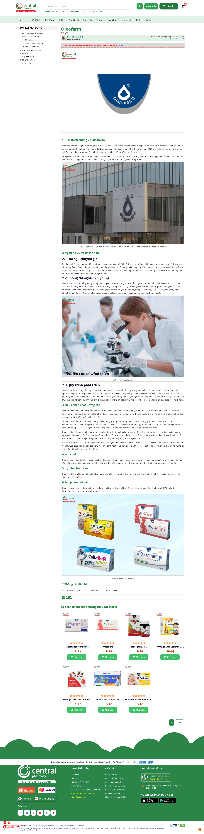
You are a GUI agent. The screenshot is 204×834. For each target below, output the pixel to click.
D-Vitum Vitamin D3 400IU (138, 699)
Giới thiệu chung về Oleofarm (32, 33)
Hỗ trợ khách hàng (80, 768)
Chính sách (110, 768)
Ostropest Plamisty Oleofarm (76, 646)
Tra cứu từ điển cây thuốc (56, 11)
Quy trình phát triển (32, 46)
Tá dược (100, 20)
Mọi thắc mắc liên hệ (151, 768)
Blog (137, 19)
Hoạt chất (111, 20)
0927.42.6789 (158, 778)
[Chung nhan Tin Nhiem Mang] (173, 826)
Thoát (150, 762)
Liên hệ (148, 20)
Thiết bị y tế (73, 19)
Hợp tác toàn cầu (28, 57)
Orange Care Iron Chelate (76, 699)
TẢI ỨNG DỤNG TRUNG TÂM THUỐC (157, 795)
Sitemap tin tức (119, 797)
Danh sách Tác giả (112, 793)
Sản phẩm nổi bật (28, 60)
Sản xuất (25, 54)
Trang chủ (22, 20)
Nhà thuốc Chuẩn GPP (80, 782)
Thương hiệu (126, 20)
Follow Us (23, 806)
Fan (27, 798)
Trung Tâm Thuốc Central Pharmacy (69, 826)
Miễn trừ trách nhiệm (79, 786)
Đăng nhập (151, 6)
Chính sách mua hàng (114, 778)
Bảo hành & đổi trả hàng (115, 786)
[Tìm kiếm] (126, 6)
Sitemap (108, 797)
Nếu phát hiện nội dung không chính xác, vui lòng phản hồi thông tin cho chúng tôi (94, 45)
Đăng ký (170, 6)
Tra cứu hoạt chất (77, 11)
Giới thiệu (75, 774)
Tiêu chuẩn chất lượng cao (31, 50)
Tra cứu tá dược (95, 11)
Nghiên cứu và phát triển (31, 36)
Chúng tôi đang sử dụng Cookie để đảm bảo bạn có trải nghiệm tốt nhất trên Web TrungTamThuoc (93, 762)
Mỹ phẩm (50, 19)
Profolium (107, 646)
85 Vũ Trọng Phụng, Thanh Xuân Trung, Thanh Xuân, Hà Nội (164, 786)
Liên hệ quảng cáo (78, 797)
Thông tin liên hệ (28, 63)
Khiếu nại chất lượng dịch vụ (82, 793)
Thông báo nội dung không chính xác (86, 789)
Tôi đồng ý (142, 762)
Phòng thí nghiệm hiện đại (34, 43)
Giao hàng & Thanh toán (115, 789)
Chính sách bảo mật (128, 762)
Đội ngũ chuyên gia (32, 40)
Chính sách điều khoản (114, 774)
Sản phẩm (35, 19)
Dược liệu (88, 20)
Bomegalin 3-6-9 (139, 646)
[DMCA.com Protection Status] (181, 826)
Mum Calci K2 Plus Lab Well (107, 699)
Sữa (61, 19)
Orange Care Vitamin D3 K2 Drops (170, 646)
